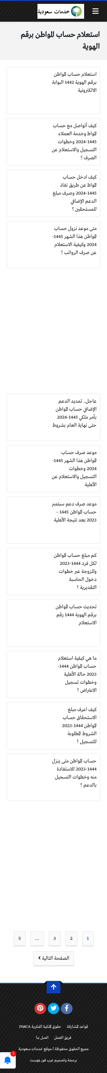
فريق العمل (62, 1037)
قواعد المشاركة (77, 1026)
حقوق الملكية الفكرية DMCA (40, 1026)
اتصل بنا (42, 1037)
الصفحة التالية (55, 958)
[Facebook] (67, 1008)
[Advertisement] (53, 331)
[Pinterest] (40, 1008)
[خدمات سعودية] (60, 11)
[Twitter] (53, 1008)
